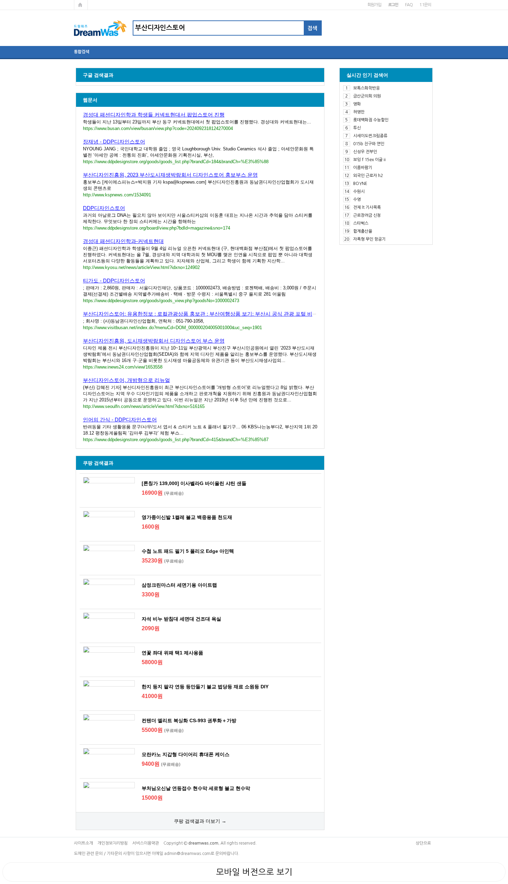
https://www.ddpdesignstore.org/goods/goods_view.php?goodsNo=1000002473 (161, 300)
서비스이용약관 (145, 843)
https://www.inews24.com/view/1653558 (122, 367)
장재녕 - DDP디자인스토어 (114, 142)
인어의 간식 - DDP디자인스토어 (120, 419)
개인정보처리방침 (112, 843)
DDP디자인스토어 (104, 208)
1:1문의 (425, 5)
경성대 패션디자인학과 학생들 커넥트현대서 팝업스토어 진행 (154, 115)
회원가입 (374, 5)
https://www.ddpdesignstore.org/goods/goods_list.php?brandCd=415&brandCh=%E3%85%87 (176, 439)
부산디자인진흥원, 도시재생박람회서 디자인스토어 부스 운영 (154, 341)
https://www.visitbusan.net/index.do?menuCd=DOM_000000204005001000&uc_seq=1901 (172, 327)
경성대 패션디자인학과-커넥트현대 (123, 241)
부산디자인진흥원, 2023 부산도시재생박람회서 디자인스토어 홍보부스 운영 (170, 175)
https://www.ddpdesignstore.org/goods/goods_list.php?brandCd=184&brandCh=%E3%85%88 (176, 161)
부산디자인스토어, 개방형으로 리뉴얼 (126, 380)
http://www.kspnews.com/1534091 (117, 194)
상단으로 (423, 843)
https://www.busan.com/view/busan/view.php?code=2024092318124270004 (158, 128)
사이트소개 (83, 843)
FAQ (408, 5)
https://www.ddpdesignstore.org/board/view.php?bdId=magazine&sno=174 (156, 228)
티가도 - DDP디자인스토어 (114, 280)
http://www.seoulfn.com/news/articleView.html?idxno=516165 (144, 406)
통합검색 (81, 52)
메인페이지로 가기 (80, 5)
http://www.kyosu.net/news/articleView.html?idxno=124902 (141, 267)
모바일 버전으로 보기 (254, 872)
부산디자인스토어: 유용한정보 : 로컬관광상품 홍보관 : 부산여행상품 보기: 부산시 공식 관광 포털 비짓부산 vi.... (211, 314)
